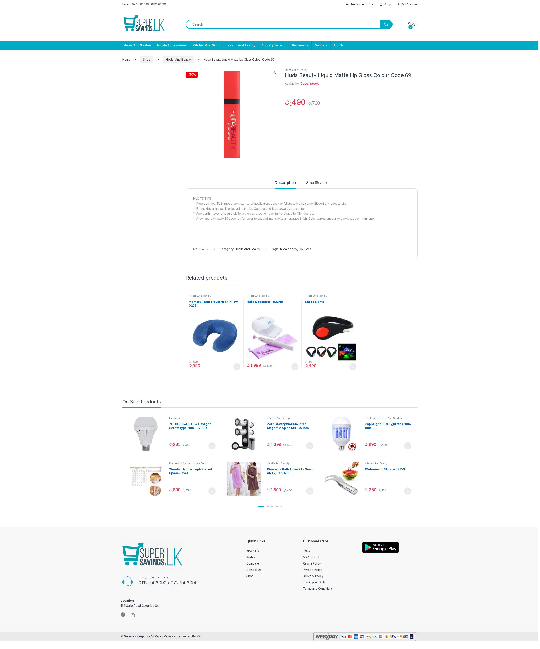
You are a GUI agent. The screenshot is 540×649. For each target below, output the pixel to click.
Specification (317, 183)
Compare (252, 563)
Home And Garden (137, 45)
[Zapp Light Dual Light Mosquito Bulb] (343, 434)
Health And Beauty (241, 45)
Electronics (299, 45)
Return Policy (312, 563)
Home (126, 59)
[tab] (285, 184)
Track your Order (315, 582)
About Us (252, 551)
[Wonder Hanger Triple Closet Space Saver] (147, 479)
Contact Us (253, 569)
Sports (338, 45)
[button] (261, 506)
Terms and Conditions (318, 588)
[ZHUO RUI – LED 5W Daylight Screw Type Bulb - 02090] (147, 434)
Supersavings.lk (136, 636)
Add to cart (236, 366)
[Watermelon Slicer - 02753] (343, 479)
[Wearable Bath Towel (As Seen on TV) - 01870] (245, 479)
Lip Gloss (305, 249)
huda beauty (288, 249)
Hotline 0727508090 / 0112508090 (144, 4)
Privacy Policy (312, 569)
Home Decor (200, 463)
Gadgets (321, 45)
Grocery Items (272, 45)
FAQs (306, 551)
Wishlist (251, 557)
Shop (387, 4)
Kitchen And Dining (207, 45)
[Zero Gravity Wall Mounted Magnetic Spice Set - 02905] (245, 434)
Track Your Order (362, 4)
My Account (410, 4)
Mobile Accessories (172, 45)
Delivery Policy (313, 576)
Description (285, 183)
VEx (199, 636)
